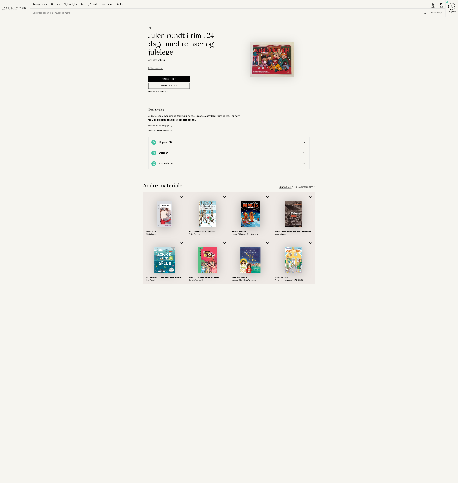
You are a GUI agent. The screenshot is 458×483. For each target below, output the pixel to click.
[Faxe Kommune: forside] (15, 8)
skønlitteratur (167, 130)
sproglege (165, 126)
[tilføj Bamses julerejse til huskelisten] (267, 196)
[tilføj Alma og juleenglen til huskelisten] (267, 242)
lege (160, 126)
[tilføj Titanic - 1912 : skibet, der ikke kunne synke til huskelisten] (310, 196)
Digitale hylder (71, 4)
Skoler (120, 4)
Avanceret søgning (437, 13)
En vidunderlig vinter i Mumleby (202, 231)
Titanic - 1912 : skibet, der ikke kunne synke (293, 231)
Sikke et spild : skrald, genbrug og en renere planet (164, 277)
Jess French (150, 280)
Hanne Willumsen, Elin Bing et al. (245, 234)
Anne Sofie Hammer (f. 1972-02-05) (289, 280)
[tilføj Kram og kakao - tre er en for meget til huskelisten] (224, 242)
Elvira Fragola (194, 234)
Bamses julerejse (239, 231)
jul (157, 126)
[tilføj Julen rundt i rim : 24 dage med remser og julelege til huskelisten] (149, 28)
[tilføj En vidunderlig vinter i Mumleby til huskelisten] (224, 196)
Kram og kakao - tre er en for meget (204, 277)
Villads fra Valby (281, 277)
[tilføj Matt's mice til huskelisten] (181, 196)
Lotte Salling (158, 60)
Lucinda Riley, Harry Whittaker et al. (246, 280)
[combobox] (229, 13)
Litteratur (56, 4)
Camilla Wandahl (196, 280)
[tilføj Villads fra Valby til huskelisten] (310, 242)
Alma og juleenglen (240, 277)
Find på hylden (169, 85)
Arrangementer (40, 4)
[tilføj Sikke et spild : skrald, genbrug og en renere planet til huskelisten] (181, 242)
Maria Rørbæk (151, 234)
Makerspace (107, 4)
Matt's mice (151, 231)
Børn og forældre (90, 4)
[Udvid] (171, 126)
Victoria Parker (280, 234)
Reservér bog (169, 79)
